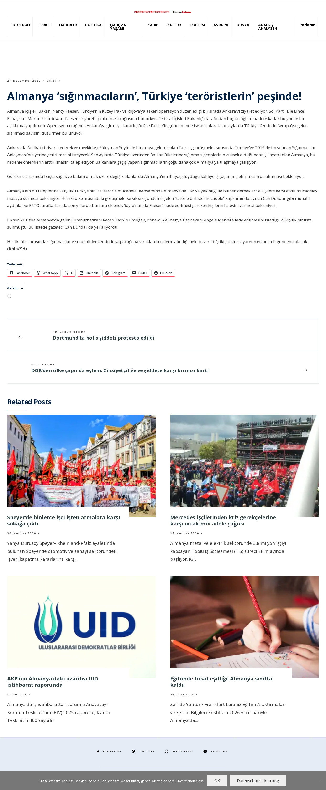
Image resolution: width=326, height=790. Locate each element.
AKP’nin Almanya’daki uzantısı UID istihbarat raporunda (52, 681)
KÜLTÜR (174, 24)
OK (217, 780)
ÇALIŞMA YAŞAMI (118, 26)
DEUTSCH (21, 24)
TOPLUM (197, 24)
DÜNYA (243, 24)
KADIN (153, 24)
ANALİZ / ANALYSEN (267, 26)
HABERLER (68, 24)
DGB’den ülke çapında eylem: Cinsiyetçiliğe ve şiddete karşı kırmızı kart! (120, 368)
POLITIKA (93, 24)
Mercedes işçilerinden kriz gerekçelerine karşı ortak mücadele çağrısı (223, 520)
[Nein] (320, 780)
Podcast (308, 24)
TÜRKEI (44, 24)
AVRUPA (220, 24)
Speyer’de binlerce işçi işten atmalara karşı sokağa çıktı (63, 520)
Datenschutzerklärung (258, 780)
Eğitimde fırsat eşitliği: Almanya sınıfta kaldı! (221, 681)
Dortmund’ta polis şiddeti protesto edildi (104, 335)
